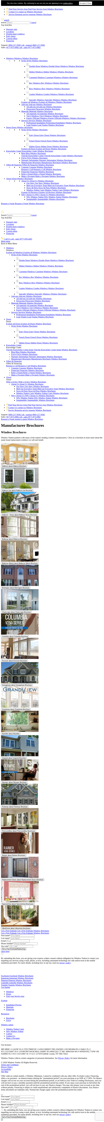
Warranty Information (46, 160)
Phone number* (7, 943)
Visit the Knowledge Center (52, 156)
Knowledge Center (29, 151)
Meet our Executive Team (55, 185)
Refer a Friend (41, 174)
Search (3, 215)
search (3, 22)
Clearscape (16, 612)
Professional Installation (53, 123)
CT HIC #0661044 (66, 1051)
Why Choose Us (43, 195)
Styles (34, 61)
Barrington (15, 588)
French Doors (48, 141)
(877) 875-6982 (23, 47)
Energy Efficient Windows (56, 118)
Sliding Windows (51, 72)
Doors (19, 127)
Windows (22, 58)
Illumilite (10, 734)
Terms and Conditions (10, 1065)
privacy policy (65, 963)
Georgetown (17, 685)
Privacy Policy (64, 1058)
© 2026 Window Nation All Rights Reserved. (19, 1062)
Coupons (36, 167)
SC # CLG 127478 (34, 1054)
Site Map (4, 1072)
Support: (4, 45)
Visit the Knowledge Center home (41, 350)
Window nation (7, 1025)
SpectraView (18, 904)
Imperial (14, 758)
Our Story (42, 183)
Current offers (11, 38)
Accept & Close (85, 3)
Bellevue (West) (20, 563)
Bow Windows (49, 89)
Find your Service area (15, 996)
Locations (10, 32)
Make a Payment (43, 176)
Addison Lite (17, 490)
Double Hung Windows (56, 66)
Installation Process (13, 1005)
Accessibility (6, 1069)
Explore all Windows (46, 102)
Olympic (14, 782)
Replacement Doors (22, 880)
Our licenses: (6, 1045)
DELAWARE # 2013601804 (64, 1049)
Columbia (15, 636)
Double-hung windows (15, 34)
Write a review (26, 382)
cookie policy (68, 3)
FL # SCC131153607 (17, 1054)
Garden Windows (51, 94)
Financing (10, 41)
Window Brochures (13, 432)
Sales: (3, 47)
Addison (14, 466)
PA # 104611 (81, 1049)
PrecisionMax (18, 831)
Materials (37, 111)
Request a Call (41, 169)
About (19, 179)
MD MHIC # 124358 (10, 1049)
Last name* (5, 938)
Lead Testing (45, 125)
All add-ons (44, 107)
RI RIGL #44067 (39, 1051)
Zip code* (5, 946)
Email (3, 941)
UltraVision (16, 928)
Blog (33, 153)
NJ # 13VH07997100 (23, 1051)
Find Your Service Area (35, 9)
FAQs (34, 158)
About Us (37, 181)
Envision (14, 661)
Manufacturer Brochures (49, 162)
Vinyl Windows (47, 116)
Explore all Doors (43, 149)
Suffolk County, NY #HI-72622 (55, 1054)
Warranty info (11, 29)
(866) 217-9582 (26, 45)
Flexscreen (43, 109)
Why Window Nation (51, 197)
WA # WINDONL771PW (85, 1051)
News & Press (46, 188)
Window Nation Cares (52, 190)
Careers (9, 1034)
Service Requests (30, 14)
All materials (44, 114)
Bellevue (14, 539)
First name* (5, 935)
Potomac (14, 807)
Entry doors (10, 36)
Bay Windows (48, 83)
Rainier (13, 855)
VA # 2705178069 (26, 1049)
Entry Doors (47, 135)
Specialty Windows (53, 100)
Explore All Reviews (46, 192)
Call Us (18, 239)
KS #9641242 (53, 1051)
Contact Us (25, 12)
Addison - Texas (19, 515)
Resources (5, 1014)
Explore (4, 1000)
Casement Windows (53, 77)
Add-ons (36, 104)
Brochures (10, 1018)
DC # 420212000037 (43, 1049)
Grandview (16, 709)
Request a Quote (22, 203)
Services (36, 120)
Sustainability (45, 199)
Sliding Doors (48, 146)
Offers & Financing (30, 165)
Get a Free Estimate (25, 931)
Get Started (5, 987)
